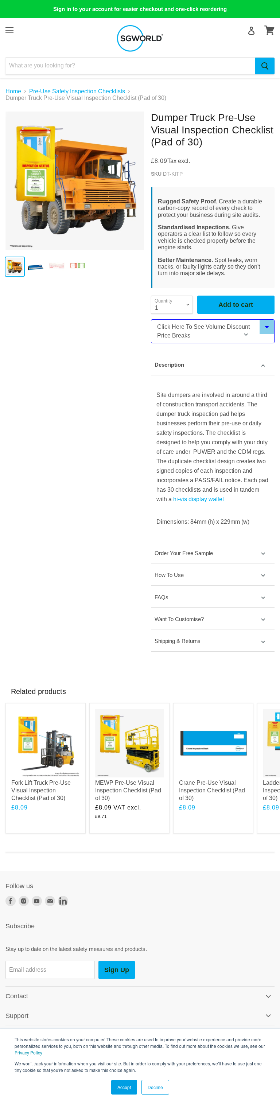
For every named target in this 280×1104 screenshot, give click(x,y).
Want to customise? (179, 619)
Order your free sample (184, 553)
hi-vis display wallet (199, 499)
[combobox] (130, 66)
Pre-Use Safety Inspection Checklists (77, 91)
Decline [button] (155, 1087)
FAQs (161, 597)
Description (169, 365)
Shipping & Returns (178, 641)
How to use (169, 575)
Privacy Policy (28, 1052)
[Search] (265, 66)
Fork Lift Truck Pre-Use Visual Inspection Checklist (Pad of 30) (41, 790)
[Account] (251, 31)
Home (13, 91)
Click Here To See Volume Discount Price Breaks (203, 331)
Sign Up (116, 970)
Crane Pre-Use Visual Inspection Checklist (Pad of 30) (212, 790)
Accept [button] (124, 1087)
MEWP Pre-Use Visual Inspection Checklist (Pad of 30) (128, 790)
